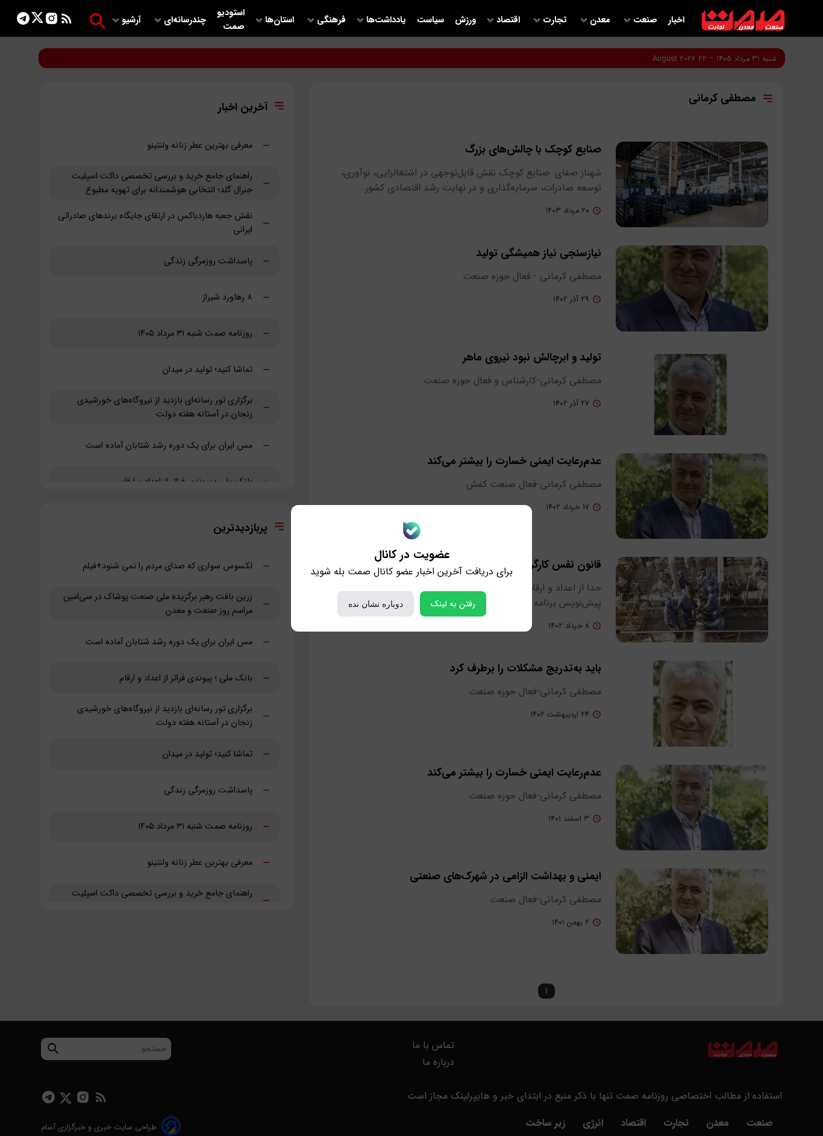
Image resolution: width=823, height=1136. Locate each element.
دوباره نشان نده (375, 604)
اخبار (676, 20)
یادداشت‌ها (387, 20)
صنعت (646, 20)
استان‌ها (280, 20)
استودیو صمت (231, 20)
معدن (601, 20)
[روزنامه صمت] (743, 20)
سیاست (431, 20)
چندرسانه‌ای (186, 20)
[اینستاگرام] (51, 21)
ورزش (465, 20)
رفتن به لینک (453, 603)
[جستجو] (97, 20)
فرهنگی (331, 20)
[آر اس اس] (66, 21)
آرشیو (132, 20)
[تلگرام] (23, 21)
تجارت (556, 20)
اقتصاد (509, 20)
